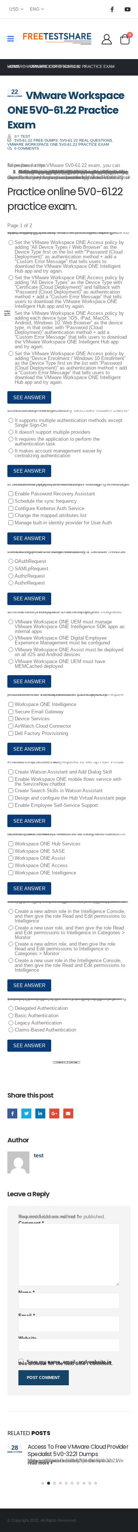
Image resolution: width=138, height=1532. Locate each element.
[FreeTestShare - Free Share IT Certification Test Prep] (57, 39)
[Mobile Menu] (13, 39)
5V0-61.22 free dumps (36, 140)
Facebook (12, 1113)
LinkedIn (40, 1113)
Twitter (26, 1113)
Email (68, 1113)
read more (39, 1463)
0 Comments (26, 148)
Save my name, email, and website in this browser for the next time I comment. (65, 1362)
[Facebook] (111, 9)
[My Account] (106, 39)
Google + (54, 1113)
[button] (43, 1483)
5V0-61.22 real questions (86, 140)
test (25, 136)
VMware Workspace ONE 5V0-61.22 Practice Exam (58, 144)
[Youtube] (127, 9)
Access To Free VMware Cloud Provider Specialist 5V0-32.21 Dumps (78, 1450)
